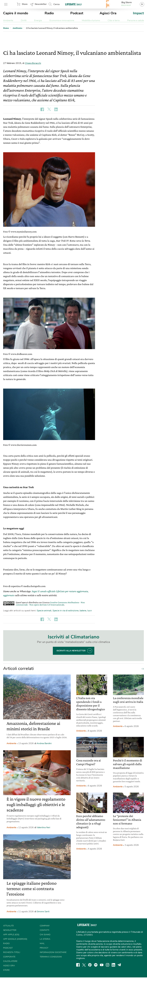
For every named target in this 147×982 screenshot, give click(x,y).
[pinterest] (90, 965)
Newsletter (41, 4)
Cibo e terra (113, 20)
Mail (42, 943)
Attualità (8, 925)
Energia (38, 20)
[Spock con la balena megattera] (49, 414)
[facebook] (78, 965)
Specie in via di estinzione (66, 610)
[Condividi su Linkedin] (56, 109)
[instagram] (107, 965)
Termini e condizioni (51, 956)
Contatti (44, 930)
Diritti (24, 20)
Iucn (89, 610)
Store (25, 4)
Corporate (9, 956)
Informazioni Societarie (53, 952)
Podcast (76, 13)
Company (45, 925)
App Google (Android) (15, 939)
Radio (49, 13)
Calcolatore (10, 961)
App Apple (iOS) (11, 934)
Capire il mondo (15, 13)
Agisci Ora (108, 13)
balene (83, 610)
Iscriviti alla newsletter (71, 650)
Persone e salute (135, 20)
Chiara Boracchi (33, 63)
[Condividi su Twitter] (49, 109)
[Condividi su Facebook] (42, 109)
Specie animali (44, 610)
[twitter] (84, 965)
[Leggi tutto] (142, 668)
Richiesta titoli (11, 952)
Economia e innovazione (62, 20)
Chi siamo (45, 934)
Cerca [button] (56, 4)
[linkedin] (113, 965)
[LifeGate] (73, 4)
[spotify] (95, 965)
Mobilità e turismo (91, 20)
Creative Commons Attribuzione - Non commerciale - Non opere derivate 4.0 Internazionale (50, 603)
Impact (138, 13)
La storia (45, 939)
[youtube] (101, 965)
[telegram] (119, 965)
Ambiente (8, 20)
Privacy (44, 948)
